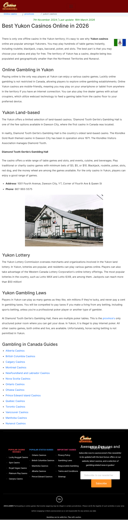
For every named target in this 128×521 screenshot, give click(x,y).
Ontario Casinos (15, 384)
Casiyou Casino (16, 479)
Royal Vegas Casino (18, 468)
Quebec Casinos (15, 401)
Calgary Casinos (15, 361)
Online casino (10, 14)
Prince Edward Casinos (42, 476)
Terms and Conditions (68, 471)
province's (109, 318)
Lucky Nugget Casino (18, 457)
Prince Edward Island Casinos (23, 395)
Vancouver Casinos (17, 412)
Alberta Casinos (15, 350)
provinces (29, 14)
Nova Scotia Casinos (18, 378)
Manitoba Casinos (16, 417)
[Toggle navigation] (71, 6)
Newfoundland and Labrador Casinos (28, 373)
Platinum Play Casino (18, 473)
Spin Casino (14, 462)
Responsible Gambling (68, 466)
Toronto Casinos (15, 406)
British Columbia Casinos (20, 356)
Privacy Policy (64, 455)
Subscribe (101, 483)
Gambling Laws (65, 460)
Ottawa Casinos (15, 389)
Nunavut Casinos (16, 423)
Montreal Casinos (16, 367)
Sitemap (62, 476)
